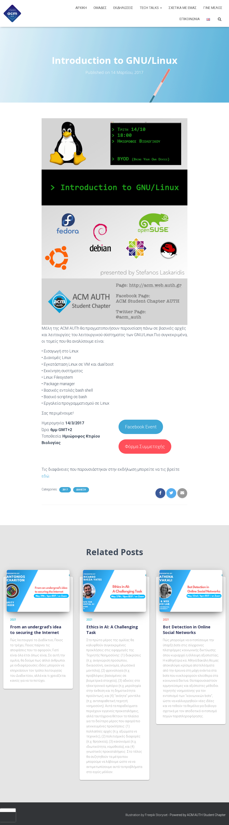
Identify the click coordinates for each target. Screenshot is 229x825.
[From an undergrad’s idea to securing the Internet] (38, 590)
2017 (65, 489)
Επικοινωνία (190, 19)
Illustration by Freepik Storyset (146, 815)
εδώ (45, 476)
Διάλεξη (81, 489)
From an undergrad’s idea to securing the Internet (35, 629)
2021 (13, 619)
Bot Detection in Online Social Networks (186, 629)
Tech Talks (150, 8)
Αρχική (81, 8)
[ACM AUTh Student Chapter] (12, 13)
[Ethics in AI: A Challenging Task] (114, 590)
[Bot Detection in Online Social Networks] (190, 590)
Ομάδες (100, 8)
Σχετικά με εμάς (183, 8)
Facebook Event (141, 427)
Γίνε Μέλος (212, 8)
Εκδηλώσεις (123, 8)
